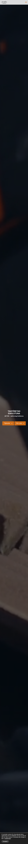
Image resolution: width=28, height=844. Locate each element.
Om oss (20, 423)
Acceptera (5, 841)
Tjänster (8, 423)
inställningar (8, 838)
